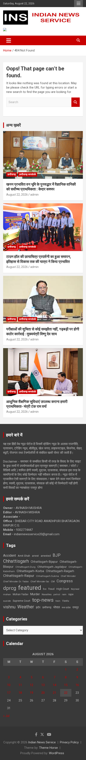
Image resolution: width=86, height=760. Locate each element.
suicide (7, 601)
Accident (9, 556)
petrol (56, 594)
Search (75, 102)
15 (65, 685)
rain (64, 594)
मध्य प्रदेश (66, 607)
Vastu (65, 600)
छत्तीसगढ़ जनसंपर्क (27, 174)
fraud (51, 589)
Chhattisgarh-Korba (30, 571)
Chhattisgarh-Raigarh (60, 571)
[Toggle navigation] (8, 40)
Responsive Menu (78, 3)
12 (31, 685)
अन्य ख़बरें (13, 125)
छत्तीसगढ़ (46, 607)
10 (8, 685)
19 (31, 693)
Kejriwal (75, 589)
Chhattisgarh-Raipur (18, 576)
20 (43, 693)
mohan (7, 594)
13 (43, 685)
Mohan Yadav (20, 594)
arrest (35, 555)
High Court (62, 588)
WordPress (56, 753)
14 (54, 685)
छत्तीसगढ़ (12, 174)
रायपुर (75, 607)
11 (20, 685)
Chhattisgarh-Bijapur (44, 561)
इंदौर (38, 607)
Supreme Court (21, 600)
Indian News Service (42, 742)
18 (20, 693)
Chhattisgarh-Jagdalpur (52, 566)
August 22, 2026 (17, 194)
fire (44, 589)
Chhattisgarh (16, 561)
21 (54, 693)
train (58, 601)
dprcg (9, 588)
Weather (25, 606)
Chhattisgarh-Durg (25, 566)
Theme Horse (48, 748)
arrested (46, 555)
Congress (65, 581)
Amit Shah (24, 555)
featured (29, 587)
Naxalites (47, 594)
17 (8, 693)
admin (34, 194)
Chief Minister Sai (39, 581)
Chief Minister (68, 576)
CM (53, 581)
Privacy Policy (69, 742)
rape (70, 594)
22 (65, 693)
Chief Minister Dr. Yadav (16, 581)
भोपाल (56, 607)
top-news (43, 600)
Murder (35, 594)
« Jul (6, 716)
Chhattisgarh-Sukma (47, 576)
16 (77, 685)
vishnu (9, 606)
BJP (57, 555)
